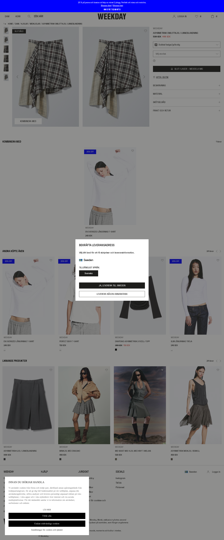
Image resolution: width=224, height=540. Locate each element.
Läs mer (47, 510)
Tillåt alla (47, 516)
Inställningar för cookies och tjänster (47, 530)
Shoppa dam (106, 6)
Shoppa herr (118, 6)
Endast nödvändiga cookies (46, 524)
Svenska (89, 273)
